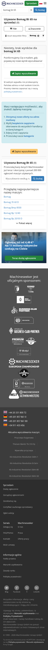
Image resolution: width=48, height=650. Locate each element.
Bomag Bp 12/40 (12, 213)
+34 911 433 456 (17, 425)
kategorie (29, 136)
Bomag (7, 196)
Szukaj (41, 10)
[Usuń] (31, 10)
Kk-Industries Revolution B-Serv (24, 463)
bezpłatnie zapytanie (23, 123)
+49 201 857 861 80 (18, 421)
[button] (45, 3)
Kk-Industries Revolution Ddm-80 (24, 469)
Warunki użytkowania (35, 642)
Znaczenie (35, 28)
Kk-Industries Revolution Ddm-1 (24, 457)
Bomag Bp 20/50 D (13, 218)
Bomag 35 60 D (11, 202)
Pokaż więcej (25, 223)
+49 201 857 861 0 (17, 416)
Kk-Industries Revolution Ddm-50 (24, 476)
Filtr (14, 28)
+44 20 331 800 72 (17, 412)
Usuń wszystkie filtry (17, 35)
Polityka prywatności (17, 642)
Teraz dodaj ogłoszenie (24, 258)
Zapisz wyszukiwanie (25, 73)
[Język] (40, 3)
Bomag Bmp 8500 (12, 207)
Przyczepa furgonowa (23, 437)
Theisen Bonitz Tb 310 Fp (24, 444)
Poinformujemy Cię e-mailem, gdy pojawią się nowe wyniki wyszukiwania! (23, 59)
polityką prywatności (13, 91)
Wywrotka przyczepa (24, 450)
